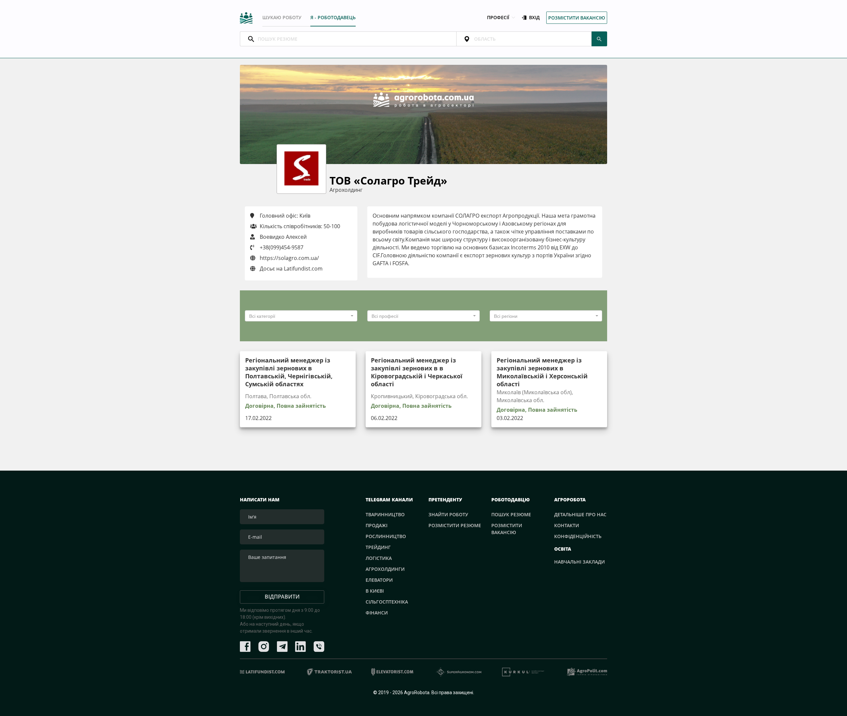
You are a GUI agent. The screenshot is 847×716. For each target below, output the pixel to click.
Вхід (534, 18)
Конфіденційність (578, 536)
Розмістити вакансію (576, 18)
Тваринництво (385, 514)
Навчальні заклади (579, 562)
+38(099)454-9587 (281, 247)
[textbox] (299, 316)
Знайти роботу (448, 514)
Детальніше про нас (580, 514)
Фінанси (377, 613)
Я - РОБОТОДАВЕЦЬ (333, 17)
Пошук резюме (511, 514)
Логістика (379, 558)
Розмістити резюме (454, 525)
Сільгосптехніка (387, 602)
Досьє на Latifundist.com (290, 268)
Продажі (376, 525)
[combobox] (301, 315)
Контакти (566, 525)
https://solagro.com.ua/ (288, 258)
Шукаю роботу (281, 17)
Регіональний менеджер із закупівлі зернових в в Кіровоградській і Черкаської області (417, 372)
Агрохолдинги (385, 569)
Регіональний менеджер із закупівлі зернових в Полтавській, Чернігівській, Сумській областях (289, 372)
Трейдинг (378, 547)
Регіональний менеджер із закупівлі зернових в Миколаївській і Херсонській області (542, 372)
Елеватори (379, 580)
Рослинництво (386, 536)
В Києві (375, 591)
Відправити (282, 596)
